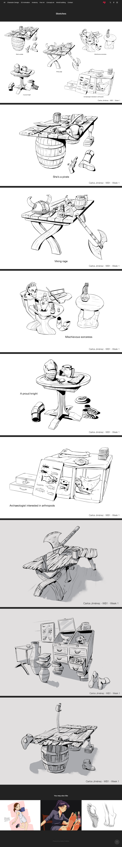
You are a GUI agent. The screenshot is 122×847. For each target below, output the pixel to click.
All (4, 2)
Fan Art (42, 2)
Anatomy (35, 2)
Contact (70, 2)
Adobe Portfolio (64, 841)
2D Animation (25, 2)
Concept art (50, 2)
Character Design (13, 2)
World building (61, 2)
